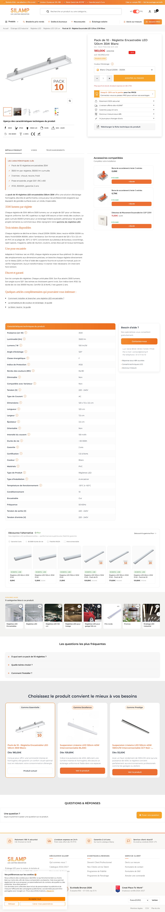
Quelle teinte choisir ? (22, 665)
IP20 (21, 128)
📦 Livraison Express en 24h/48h (49, 2)
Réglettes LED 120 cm (51, 28)
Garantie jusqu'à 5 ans (108, 110)
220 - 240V (60, 128)
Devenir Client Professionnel (99, 862)
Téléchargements (55, 150)
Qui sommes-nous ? (58, 862)
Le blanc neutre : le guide (19, 307)
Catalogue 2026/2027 (59, 867)
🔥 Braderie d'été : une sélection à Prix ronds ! (19, 2)
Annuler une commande (135, 876)
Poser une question (150, 815)
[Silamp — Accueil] (16, 860)
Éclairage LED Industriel (19, 28)
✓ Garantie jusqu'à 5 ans (96, 2)
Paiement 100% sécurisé (109, 101)
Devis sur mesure (132, 862)
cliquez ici (50, 891)
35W (10, 128)
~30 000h (12, 134)
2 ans (26, 134)
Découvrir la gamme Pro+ (144, 533)
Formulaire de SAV (133, 871)
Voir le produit (82, 771)
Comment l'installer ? (21, 673)
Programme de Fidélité (96, 871)
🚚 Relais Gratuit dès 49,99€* (74, 2)
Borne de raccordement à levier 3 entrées (127, 168)
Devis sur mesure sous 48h (110, 114)
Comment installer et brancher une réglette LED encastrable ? (36, 298)
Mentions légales (136, 908)
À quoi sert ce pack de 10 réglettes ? (29, 656)
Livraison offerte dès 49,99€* (111, 105)
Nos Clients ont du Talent (98, 867)
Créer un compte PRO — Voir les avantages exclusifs (144, 2)
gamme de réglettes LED (69, 222)
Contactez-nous (139, 341)
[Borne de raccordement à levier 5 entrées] (103, 198)
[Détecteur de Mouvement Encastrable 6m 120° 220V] (103, 220)
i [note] (112, 64)
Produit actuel (30, 771)
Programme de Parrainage (98, 876)
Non (46, 128)
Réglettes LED (36, 28)
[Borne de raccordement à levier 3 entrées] (103, 175)
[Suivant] (158, 614)
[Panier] (155, 11)
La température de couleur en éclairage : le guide (30, 303)
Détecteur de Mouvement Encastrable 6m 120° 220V (131, 213)
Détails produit (13, 150)
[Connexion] (150, 11)
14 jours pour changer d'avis (111, 118)
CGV (147, 908)
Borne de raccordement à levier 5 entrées (127, 190)
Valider (155, 900)
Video (34, 150)
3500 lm (33, 128)
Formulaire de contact (134, 867)
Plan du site (155, 908)
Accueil (5, 28)
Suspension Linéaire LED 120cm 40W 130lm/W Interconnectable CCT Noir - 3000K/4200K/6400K (132, 748)
